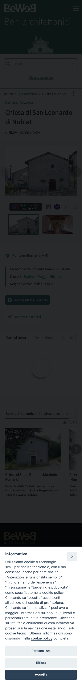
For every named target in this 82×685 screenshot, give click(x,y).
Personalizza (41, 651)
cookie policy (41, 638)
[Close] (72, 556)
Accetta (41, 674)
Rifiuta (41, 663)
